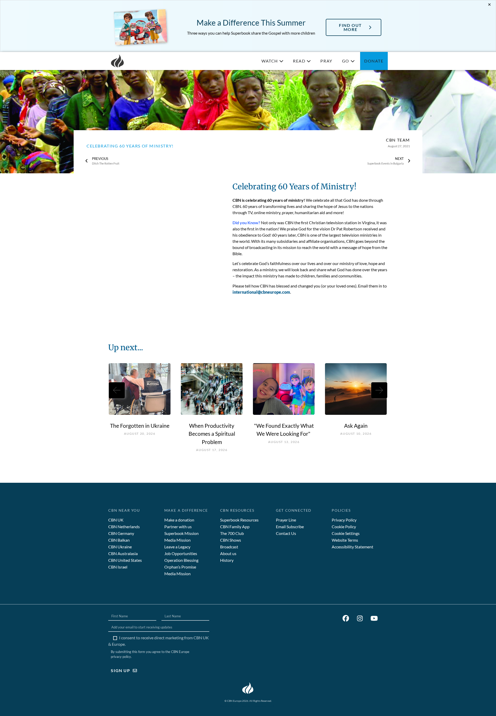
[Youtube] (374, 618)
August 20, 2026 (139, 433)
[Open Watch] (281, 61)
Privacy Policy (344, 519)
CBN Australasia (123, 553)
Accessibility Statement (352, 546)
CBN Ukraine (120, 546)
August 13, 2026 (283, 442)
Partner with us (178, 526)
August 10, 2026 (355, 433)
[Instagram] (359, 618)
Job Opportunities (180, 553)
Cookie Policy (344, 526)
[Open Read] (309, 61)
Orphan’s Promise (180, 566)
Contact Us (286, 533)
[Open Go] (353, 61)
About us (228, 553)
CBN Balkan (119, 540)
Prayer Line (286, 519)
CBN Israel (117, 566)
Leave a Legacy (177, 546)
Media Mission (177, 540)
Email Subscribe (290, 526)
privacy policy (121, 657)
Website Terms (345, 540)
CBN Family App (235, 526)
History (227, 560)
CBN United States (125, 560)
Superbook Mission (181, 533)
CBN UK (115, 519)
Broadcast (229, 546)
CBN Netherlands (124, 526)
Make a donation (179, 519)
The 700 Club (232, 533)
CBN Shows (230, 540)
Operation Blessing (181, 560)
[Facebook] (345, 618)
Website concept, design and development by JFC (248, 705)
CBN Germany (121, 533)
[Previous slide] (117, 390)
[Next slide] (379, 390)
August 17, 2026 (211, 450)
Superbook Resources (239, 519)
